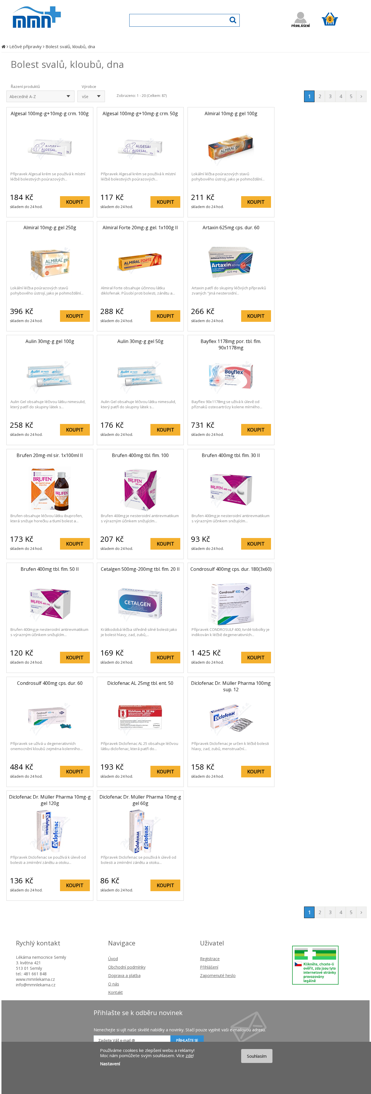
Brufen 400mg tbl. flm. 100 (140, 455)
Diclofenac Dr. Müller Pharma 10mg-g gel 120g (50, 800)
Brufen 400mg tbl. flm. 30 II (231, 455)
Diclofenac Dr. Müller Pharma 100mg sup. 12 (231, 686)
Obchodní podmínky (127, 967)
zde (189, 1055)
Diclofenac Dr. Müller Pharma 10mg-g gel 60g (140, 800)
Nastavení (110, 1063)
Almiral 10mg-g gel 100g (231, 113)
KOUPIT (74, 202)
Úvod (113, 958)
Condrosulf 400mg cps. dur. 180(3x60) (231, 569)
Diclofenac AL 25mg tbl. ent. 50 (140, 683)
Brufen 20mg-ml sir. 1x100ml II (50, 455)
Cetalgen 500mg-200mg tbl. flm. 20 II (140, 569)
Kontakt (115, 992)
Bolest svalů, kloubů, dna (70, 46)
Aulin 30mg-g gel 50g (140, 341)
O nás (113, 984)
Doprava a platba (124, 975)
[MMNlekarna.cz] (53, 33)
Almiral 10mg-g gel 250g (49, 227)
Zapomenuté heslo (218, 975)
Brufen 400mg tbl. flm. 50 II (50, 569)
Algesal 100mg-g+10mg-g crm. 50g (140, 113)
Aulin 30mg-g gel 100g (50, 341)
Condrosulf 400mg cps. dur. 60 (50, 683)
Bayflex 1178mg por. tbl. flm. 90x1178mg (231, 344)
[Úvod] (3, 46)
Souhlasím (257, 1056)
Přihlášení (209, 967)
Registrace (210, 958)
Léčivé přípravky (25, 46)
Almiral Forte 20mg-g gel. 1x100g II (140, 227)
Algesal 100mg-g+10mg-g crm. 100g (50, 113)
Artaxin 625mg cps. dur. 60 (231, 227)
